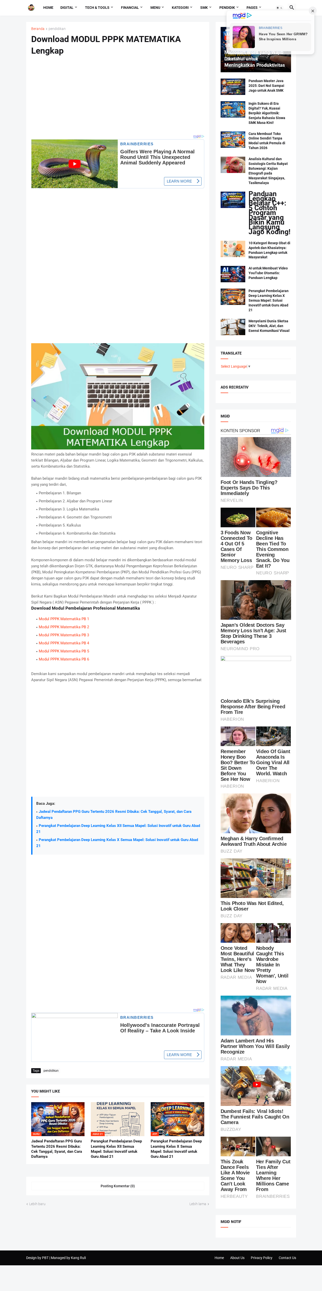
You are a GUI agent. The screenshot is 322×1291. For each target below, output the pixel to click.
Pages (252, 8)
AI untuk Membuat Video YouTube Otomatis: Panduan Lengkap (268, 273)
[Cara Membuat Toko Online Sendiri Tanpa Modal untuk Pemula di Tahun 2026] (233, 139)
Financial (130, 8)
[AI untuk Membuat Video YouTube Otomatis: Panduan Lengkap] (233, 274)
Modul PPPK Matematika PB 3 (64, 635)
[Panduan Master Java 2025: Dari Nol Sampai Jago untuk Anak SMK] (233, 87)
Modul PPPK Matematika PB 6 (64, 659)
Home (48, 8)
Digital (66, 8)
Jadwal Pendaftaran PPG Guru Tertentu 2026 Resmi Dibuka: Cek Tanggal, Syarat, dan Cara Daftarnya (56, 1149)
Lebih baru (37, 1204)
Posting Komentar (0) (118, 1186)
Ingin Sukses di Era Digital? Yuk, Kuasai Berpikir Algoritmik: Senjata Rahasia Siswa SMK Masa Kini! (267, 113)
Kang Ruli (78, 1258)
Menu (155, 8)
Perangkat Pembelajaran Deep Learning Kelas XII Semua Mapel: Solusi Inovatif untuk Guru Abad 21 (116, 1149)
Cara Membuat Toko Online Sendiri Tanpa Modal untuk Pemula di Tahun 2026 (267, 141)
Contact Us (287, 1258)
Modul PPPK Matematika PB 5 (64, 651)
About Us (237, 1258)
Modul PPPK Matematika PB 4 (64, 643)
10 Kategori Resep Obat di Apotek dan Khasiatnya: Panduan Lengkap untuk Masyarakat (269, 250)
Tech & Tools (97, 8)
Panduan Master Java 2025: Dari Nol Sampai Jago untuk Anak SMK (266, 85)
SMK (204, 8)
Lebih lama (197, 1204)
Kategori (180, 8)
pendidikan (57, 29)
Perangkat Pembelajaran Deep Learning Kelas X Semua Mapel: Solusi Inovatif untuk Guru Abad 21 (176, 1149)
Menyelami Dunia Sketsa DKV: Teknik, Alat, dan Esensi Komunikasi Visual (269, 326)
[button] (279, 7)
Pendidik (227, 8)
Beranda (38, 29)
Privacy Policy (261, 1258)
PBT (45, 1258)
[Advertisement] (117, 98)
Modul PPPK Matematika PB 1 (64, 619)
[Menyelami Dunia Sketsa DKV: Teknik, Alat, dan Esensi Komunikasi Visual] (233, 327)
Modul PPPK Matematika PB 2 (64, 627)
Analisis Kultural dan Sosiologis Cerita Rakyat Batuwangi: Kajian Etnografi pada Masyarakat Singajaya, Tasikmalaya (268, 171)
